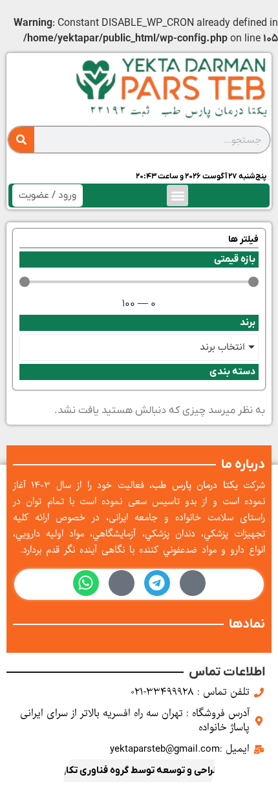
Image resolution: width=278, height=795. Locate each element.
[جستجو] (21, 140)
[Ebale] (193, 583)
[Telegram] (157, 583)
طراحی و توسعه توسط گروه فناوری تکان (139, 770)
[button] (177, 195)
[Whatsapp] (86, 583)
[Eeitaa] (121, 583)
